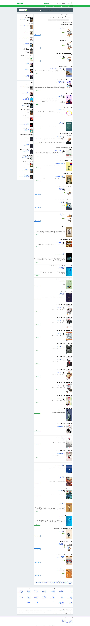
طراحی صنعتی (44, 590)
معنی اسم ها (57, 260)
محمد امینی (62, 556)
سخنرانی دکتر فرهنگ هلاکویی (45, 139)
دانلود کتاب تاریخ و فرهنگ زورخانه (66, 291)
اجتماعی (62, 597)
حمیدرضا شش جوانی (61, 267)
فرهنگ (39, 112)
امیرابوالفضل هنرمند (26, 175)
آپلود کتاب (20, 3)
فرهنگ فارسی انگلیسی (59, 152)
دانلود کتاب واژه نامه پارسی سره (67, 464)
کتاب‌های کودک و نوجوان (26, 44)
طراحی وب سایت (52, 598)
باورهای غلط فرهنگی (62, 87)
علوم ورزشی (58, 570)
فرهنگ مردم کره (49, 126)
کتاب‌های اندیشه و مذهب (26, 99)
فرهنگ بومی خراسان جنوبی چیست (54, 71)
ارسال (55, 613)
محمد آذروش (27, 144)
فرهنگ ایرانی (60, 468)
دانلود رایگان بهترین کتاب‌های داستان (24, 111)
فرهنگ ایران (50, 244)
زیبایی (37, 593)
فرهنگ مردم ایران (38, 86)
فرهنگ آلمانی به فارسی (38, 152)
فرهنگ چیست (61, 114)
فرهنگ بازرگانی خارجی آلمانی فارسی (60, 153)
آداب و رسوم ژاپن (47, 492)
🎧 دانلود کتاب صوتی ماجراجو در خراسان (65, 40)
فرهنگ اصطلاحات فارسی (46, 509)
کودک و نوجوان (36, 597)
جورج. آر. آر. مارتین (26, 75)
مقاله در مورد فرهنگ (44, 101)
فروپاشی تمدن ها (52, 232)
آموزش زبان (70, 602)
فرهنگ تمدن (55, 412)
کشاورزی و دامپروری (61, 603)
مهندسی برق (44, 593)
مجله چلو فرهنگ (62, 477)
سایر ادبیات (71, 603)
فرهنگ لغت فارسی (50, 165)
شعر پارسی (61, 570)
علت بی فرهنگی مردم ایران (50, 86)
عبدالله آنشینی (62, 122)
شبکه (54, 597)
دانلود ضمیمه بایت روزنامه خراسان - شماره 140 (64, 356)
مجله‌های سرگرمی (60, 478)
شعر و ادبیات (21, 590)
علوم (65, 6)
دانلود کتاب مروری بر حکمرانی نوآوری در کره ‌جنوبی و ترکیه (62, 554)
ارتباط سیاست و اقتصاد (52, 522)
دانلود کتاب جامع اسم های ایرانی (59, 259)
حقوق (63, 601)
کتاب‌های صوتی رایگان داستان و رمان (24, 19)
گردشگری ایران (61, 29)
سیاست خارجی (58, 557)
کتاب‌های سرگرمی (27, 177)
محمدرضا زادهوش (26, 129)
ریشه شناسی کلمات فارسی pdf (61, 509)
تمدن (50, 231)
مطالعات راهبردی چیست (52, 520)
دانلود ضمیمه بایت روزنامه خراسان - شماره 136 (64, 317)
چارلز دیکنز (27, 63)
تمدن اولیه (39, 232)
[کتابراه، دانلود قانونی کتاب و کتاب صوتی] (63, 32)
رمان (71, 591)
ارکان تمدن (48, 231)
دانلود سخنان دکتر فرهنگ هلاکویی (54, 139)
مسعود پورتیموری (26, 50)
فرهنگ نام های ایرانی (50, 257)
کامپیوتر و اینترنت (52, 601)
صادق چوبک (27, 18)
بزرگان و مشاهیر (36, 590)
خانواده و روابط (36, 592)
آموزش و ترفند (53, 591)
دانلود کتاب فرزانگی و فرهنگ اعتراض (66, 239)
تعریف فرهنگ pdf (49, 101)
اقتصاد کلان (61, 202)
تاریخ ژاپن (37, 492)
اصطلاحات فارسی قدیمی (53, 509)
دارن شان (27, 37)
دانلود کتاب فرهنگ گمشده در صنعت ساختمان (64, 226)
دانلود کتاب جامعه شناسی (40, 244)
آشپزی (37, 591)
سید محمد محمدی (61, 516)
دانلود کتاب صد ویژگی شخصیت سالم (66, 133)
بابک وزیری (62, 95)
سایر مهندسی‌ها (44, 598)
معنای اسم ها (53, 260)
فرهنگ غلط (60, 84)
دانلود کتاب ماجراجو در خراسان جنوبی (66, 213)
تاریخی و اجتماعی (21, 593)
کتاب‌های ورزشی (27, 51)
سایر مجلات (28, 602)
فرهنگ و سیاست (60, 521)
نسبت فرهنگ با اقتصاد (54, 521)
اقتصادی (62, 590)
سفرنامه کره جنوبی (54, 126)
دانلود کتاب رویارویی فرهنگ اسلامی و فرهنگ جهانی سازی (62, 528)
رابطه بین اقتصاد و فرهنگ (42, 272)
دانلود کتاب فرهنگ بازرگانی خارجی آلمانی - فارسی (64, 147)
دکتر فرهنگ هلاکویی (59, 138)
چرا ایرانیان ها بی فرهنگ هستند (49, 84)
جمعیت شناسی (44, 232)
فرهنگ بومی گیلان (52, 582)
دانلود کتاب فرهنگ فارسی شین (67, 173)
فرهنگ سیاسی (58, 231)
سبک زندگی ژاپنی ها (53, 492)
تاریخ (58, 412)
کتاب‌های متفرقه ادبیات (26, 151)
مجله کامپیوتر (28, 590)
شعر (71, 592)
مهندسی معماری (44, 592)
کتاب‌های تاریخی (27, 57)
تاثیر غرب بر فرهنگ (55, 244)
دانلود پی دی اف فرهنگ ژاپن (54, 494)
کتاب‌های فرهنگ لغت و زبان (65, 24)
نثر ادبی (71, 597)
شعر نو (71, 593)
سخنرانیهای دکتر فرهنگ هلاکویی (44, 141)
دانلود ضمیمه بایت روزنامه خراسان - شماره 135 (64, 304)
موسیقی (37, 598)
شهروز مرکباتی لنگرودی (61, 175)
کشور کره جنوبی (41, 126)
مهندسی (58, 6)
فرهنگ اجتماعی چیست (45, 87)
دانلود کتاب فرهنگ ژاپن (68, 488)
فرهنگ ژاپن (57, 492)
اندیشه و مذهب (61, 591)
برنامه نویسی (53, 593)
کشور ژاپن (61, 492)
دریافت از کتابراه (37, 34)
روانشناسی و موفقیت (20, 592)
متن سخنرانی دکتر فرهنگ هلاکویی (54, 141)
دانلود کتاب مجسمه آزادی (68, 408)
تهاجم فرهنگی (44, 231)
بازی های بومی (57, 582)
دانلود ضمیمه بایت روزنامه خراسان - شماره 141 (64, 369)
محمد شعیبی (62, 227)
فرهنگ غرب (60, 412)
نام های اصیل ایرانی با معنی (59, 258)
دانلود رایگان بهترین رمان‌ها (25, 76)
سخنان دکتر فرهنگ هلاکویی (52, 138)
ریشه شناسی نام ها (52, 258)
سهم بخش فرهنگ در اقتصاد (61, 272)
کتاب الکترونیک (63, 619)
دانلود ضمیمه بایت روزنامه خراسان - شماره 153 (64, 450)
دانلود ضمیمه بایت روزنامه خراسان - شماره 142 (64, 382)
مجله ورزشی (28, 596)
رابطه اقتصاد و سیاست (59, 522)
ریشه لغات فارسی (58, 508)
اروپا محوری (40, 231)
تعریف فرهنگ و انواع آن (56, 87)
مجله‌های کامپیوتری (60, 307)
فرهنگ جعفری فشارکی (66, 22)
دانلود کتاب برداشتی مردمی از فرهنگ (66, 107)
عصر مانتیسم (36, 232)
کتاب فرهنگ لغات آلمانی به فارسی (40, 153)
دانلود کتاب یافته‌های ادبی (67, 502)
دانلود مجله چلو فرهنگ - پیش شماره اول (65, 476)
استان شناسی (47, 70)
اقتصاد (56, 272)
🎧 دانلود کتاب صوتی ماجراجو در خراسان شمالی (64, 53)
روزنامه (53, 309)
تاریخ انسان (48, 232)
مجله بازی (29, 592)
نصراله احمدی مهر (62, 503)
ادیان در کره (44, 126)
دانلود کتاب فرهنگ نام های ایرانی (57, 257)
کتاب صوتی (47, 6)
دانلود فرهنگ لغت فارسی (49, 178)
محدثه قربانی (27, 43)
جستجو (46, 3)
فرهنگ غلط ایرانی (56, 84)
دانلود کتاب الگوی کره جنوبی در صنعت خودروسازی (63, 199)
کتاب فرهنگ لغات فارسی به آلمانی (50, 153)
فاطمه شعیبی (27, 31)
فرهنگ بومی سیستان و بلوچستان (56, 583)
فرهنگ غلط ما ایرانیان (57, 86)
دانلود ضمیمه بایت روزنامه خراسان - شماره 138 (64, 330)
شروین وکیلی (62, 253)
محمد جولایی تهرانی (61, 28)
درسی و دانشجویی (61, 602)
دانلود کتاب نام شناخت (68, 251)
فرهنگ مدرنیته (60, 244)
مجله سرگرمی (28, 593)
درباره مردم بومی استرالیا (48, 581)
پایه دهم (43, 70)
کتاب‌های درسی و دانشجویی (59, 68)
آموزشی (22, 597)
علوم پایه (62, 604)
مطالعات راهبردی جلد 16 (59, 520)
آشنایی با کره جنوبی (59, 126)
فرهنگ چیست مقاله (55, 101)
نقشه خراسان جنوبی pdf (58, 70)
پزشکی (63, 592)
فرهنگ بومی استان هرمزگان (45, 582)
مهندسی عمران (44, 591)
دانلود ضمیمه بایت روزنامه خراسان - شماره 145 (64, 423)
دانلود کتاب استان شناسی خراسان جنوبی (65, 66)
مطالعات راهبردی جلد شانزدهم (44, 520)
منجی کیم (63, 201)
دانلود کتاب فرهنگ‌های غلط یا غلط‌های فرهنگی (64, 79)
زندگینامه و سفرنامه (69, 598)
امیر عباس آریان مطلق (61, 81)
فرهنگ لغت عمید (60, 165)
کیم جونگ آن (27, 156)
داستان (71, 590)
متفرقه (37, 602)
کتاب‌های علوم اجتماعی (60, 82)
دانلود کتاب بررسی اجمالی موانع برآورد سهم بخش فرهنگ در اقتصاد (61, 265)
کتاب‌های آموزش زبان (26, 137)
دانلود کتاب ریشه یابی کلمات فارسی (44, 507)
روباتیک (45, 597)
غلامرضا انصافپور (62, 293)
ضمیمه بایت (60, 309)
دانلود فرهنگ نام (44, 257)
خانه (71, 6)
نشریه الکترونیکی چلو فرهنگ (53, 481)
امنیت (54, 592)
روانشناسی (62, 596)
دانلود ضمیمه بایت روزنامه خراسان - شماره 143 (64, 395)
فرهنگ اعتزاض (47, 244)
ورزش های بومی (62, 582)
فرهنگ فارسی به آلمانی (52, 152)
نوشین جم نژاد (27, 117)
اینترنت (54, 590)
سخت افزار (53, 596)
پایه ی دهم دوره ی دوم (38, 70)
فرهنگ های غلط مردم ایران (41, 84)
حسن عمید (63, 162)
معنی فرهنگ (51, 87)
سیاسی (63, 598)
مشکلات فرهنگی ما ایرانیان (49, 98)
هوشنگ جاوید (62, 569)
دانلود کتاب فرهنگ (69, 93)
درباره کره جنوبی (54, 581)
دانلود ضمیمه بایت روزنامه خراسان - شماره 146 (64, 437)
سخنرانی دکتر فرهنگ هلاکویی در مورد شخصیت (52, 142)
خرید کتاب (63, 621)
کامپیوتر (62, 6)
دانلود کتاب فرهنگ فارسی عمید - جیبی (65, 160)
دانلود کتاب (37, 73)
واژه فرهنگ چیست (38, 101)
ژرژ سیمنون (27, 104)
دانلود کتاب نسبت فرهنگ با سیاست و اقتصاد (64, 515)
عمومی (54, 6)
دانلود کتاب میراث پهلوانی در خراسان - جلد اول (64, 568)
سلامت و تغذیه (36, 596)
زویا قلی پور (27, 123)
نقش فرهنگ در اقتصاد (49, 272)
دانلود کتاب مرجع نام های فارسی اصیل (42, 259)
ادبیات (68, 6)
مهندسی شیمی (44, 596)
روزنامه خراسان (57, 309)
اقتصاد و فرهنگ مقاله (48, 521)
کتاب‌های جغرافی (52, 68)
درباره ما (71, 620)
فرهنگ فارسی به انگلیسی (45, 152)
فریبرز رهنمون (62, 280)
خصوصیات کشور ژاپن (42, 492)
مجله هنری (29, 601)
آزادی (52, 412)
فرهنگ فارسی (55, 165)
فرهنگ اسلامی (61, 531)
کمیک (71, 596)
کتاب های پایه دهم (62, 71)
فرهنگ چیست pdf (39, 87)
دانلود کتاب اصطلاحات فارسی (38, 509)
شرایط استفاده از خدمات (69, 622)
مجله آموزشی (28, 597)
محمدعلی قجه (27, 169)
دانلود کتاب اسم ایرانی (51, 259)
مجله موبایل (28, 591)
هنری (37, 601)
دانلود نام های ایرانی (46, 258)
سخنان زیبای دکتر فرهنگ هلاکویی (43, 138)
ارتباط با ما (71, 619)
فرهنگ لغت (45, 165)
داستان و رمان (21, 591)
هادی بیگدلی (27, 98)
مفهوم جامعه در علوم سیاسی (59, 232)
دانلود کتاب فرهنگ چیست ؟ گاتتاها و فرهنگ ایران (63, 279)
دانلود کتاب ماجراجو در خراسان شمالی (66, 541)
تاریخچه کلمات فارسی (53, 507)
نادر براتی (27, 86)
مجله (51, 6)
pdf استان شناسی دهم (53, 70)
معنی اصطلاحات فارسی (59, 507)
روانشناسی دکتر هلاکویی (42, 142)
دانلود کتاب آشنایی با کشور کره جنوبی (65, 120)
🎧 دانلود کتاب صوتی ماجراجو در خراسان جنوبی (64, 186)
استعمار (37, 231)
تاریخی (63, 593)
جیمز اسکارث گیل (26, 92)
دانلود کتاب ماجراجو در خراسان (67, 27)
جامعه (64, 232)
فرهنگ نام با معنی (39, 257)
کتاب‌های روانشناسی (26, 130)
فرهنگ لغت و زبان (70, 601)
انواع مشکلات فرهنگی (44, 86)
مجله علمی (29, 598)
